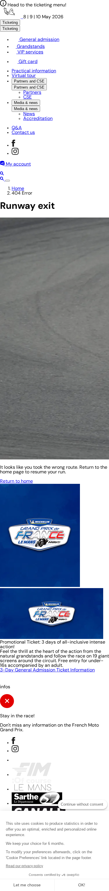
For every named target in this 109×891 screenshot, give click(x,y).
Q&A (17, 128)
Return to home (16, 481)
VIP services (29, 52)
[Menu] (7, 181)
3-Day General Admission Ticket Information (47, 670)
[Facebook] (13, 145)
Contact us (23, 132)
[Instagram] (15, 153)
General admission (38, 39)
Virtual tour (24, 75)
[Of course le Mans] (31, 789)
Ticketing (10, 22)
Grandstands (30, 46)
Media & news (26, 102)
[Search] (2, 174)
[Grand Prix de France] (11, 17)
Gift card (27, 62)
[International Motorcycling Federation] (31, 775)
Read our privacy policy (24, 866)
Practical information (34, 71)
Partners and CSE (29, 81)
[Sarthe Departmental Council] (37, 803)
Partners (32, 92)
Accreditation (38, 118)
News (29, 114)
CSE (27, 97)
